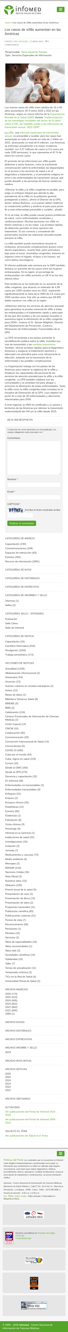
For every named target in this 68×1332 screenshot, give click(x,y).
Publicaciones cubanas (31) (20, 915)
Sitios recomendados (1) (18, 946)
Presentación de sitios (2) (19, 902)
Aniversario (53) (14, 677)
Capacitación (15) (15, 641)
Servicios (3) (12, 937)
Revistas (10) (12, 933)
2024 (8, 1000)
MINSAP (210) (13, 867)
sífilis (11, 132)
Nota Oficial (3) (13, 876)
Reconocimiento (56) (16, 924)
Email (11, 491)
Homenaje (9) (12, 828)
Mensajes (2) (12, 863)
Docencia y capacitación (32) (21, 776)
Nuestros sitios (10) (16, 880)
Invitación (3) (12, 846)
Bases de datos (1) (15, 694)
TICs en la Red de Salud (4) (20, 976)
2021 (8, 1010)
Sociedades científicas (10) (20, 954)
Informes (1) (12, 600)
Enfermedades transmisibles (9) (22, 789)
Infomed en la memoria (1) (20, 832)
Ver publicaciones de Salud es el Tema (26, 1135)
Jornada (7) (11, 850)
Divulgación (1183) (15, 650)
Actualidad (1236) (15, 668)
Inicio (7, 23)
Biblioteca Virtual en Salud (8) (21, 699)
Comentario (13, 438)
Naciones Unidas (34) (17, 872)
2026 (8, 993)
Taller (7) (10, 963)
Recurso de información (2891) (22, 561)
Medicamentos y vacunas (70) (22, 854)
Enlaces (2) (11, 798)
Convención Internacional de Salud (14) (27, 741)
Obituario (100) (13, 885)
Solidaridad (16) (14, 959)
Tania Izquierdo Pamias (34, 52)
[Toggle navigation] (61, 9)
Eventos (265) (13, 557)
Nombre (12, 479)
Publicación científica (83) (19, 911)
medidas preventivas (44, 344)
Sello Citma (11, 623)
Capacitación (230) (15, 544)
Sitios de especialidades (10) (21, 941)
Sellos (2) (10, 605)
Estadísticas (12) (14, 806)
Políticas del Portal (13, 1160)
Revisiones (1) (13, 928)
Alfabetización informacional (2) (22, 673)
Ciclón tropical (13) (15, 724)
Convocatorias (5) (15, 746)
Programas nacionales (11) (20, 907)
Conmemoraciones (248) (19, 548)
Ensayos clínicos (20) (17, 802)
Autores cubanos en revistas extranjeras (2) (29, 686)
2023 (8, 1003)
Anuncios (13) (13, 681)
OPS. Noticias (20, 41)
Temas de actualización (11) (20, 967)
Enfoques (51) (13, 793)
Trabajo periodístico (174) (19, 654)
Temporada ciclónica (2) (18, 972)
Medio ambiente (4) (16, 859)
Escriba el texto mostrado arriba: (43, 509)
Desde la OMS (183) (16, 767)
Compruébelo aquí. (24, 1238)
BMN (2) (9, 707)
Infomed (24, 1324)
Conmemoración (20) (17, 737)
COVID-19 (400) (14, 750)
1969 (8, 1013)
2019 (8, 1052)
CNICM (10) (11, 728)
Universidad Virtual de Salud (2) (22, 981)
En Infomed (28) (14, 780)
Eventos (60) (12, 811)
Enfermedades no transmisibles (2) (24, 785)
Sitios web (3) (12, 950)
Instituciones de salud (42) (19, 837)
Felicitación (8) (13, 820)
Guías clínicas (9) (15, 824)
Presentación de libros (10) (20, 898)
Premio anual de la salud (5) (20, 889)
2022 (8, 1007)
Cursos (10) (11, 763)
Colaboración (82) (15, 732)
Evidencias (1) (13, 815)
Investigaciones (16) (16, 841)
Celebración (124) (15, 712)
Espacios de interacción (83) (21, 552)
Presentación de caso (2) (19, 893)
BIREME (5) (11, 703)
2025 (8, 997)
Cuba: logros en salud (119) (20, 758)
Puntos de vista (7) (15, 920)
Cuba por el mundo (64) (18, 754)
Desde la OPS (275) (16, 772)
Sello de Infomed (14, 627)
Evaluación (11, 619)
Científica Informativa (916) (20, 645)
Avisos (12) (11, 690)
